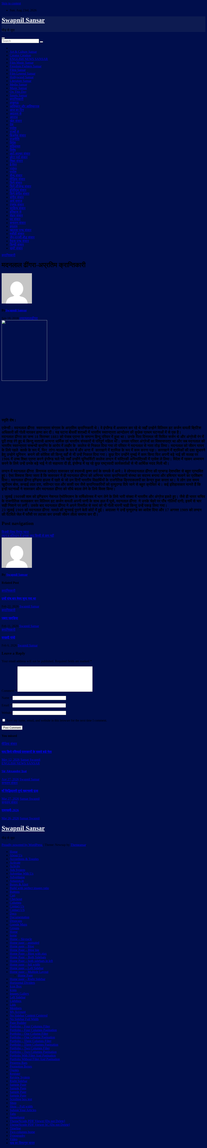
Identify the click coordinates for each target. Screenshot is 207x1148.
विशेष (13, 150)
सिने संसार (16, 182)
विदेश (13, 142)
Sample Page (18, 1084)
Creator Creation (20, 55)
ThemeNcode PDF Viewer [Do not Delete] (37, 1121)
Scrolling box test (21, 1099)
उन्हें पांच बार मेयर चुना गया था (19, 598)
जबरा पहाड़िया (10, 618)
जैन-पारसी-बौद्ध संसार (22, 237)
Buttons (15, 891)
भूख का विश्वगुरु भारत (22, 1143)
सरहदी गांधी (8, 637)
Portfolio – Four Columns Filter (30, 1026)
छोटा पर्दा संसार (18, 157)
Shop (13, 1103)
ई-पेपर (13, 164)
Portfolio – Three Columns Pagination (34, 1044)
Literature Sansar (20, 81)
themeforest (17, 1117)
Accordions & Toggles (24, 859)
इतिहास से (15, 212)
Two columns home (22, 1132)
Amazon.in (17, 880)
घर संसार (15, 219)
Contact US (17, 910)
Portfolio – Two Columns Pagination (33, 1052)
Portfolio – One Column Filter (29, 1033)
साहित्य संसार (17, 208)
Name (7, 697)
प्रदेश (13, 128)
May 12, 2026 (11, 759)
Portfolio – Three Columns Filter (30, 1041)
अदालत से (15, 113)
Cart (12, 895)
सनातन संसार (18, 222)
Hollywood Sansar (22, 77)
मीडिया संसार (17, 179)
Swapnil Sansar (23, 20)
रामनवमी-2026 (10, 810)
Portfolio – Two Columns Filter (30, 1048)
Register (15, 1073)
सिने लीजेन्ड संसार (20, 186)
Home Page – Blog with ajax (28, 953)
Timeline (15, 1128)
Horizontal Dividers (22, 982)
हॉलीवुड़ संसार (18, 190)
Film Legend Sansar (22, 73)
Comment (9, 690)
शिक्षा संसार (16, 161)
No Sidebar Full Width (24, 1019)
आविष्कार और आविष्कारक (24, 106)
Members (16, 1008)
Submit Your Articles (23, 1110)
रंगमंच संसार (17, 204)
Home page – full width (25, 964)
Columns (15, 902)
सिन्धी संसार (17, 244)
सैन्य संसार (16, 175)
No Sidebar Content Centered (29, 1015)
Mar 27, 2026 (10, 798)
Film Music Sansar (22, 62)
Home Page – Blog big (24, 950)
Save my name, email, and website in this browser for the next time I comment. (56, 720)
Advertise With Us (21, 873)
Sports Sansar (18, 95)
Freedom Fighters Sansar (25, 66)
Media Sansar (18, 84)
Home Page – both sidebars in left (31, 961)
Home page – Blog (22, 946)
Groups (14, 928)
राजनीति (14, 139)
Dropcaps (16, 921)
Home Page (25, 975)
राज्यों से (14, 131)
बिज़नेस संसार (18, 135)
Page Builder (18, 1022)
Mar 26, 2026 (10, 818)
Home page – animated (24, 942)
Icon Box (16, 986)
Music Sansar (18, 88)
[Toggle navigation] (3, 38)
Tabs (13, 1113)
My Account (18, 1012)
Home (14, 851)
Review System (20, 1077)
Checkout (16, 899)
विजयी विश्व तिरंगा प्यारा (15, 532)
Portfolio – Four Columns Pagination (33, 1030)
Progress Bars (18, 1062)
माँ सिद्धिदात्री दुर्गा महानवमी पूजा (20, 790)
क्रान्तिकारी (16, 99)
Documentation (19, 917)
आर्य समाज (16, 201)
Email (7, 705)
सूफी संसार (16, 248)
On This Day (18, 91)
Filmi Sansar (18, 70)
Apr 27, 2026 (10, 779)
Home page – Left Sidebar (26, 968)
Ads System (17, 870)
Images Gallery (19, 993)
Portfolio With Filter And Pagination (33, 1055)
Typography (17, 1135)
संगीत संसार (17, 197)
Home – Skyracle (21, 939)
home (13, 935)
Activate (15, 862)
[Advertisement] (103, 399)
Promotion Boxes (21, 1066)
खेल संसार (16, 121)
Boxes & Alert (19, 884)
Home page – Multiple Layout (29, 971)
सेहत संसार (16, 215)
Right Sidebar (18, 1081)
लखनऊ (14, 102)
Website (7, 712)
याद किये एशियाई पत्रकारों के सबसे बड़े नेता (27, 751)
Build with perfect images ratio (29, 888)
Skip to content (11, 3)
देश (11, 124)
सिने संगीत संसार (19, 193)
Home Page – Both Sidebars (28, 957)
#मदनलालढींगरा (28, 318)
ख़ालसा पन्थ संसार (20, 230)
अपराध (14, 117)
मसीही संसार (17, 233)
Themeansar (78, 844)
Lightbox (15, 1001)
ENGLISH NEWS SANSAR (29, 59)
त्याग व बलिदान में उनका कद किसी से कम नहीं (28, 535)
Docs (13, 913)
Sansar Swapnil (30, 759)
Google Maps (18, 924)
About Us (16, 855)
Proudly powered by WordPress (22, 844)
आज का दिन (17, 110)
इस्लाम (13, 226)
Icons (13, 990)
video (13, 168)
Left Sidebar (17, 997)
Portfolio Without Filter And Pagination (35, 1059)
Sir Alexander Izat (14, 771)
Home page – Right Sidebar (27, 979)
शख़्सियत (15, 146)
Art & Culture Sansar (23, 51)
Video (13, 1139)
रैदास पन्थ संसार (19, 241)
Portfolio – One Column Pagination (32, 1037)
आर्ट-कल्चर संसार (20, 153)
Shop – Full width (21, 1106)
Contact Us (17, 906)
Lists (13, 1004)
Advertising (17, 877)
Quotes (14, 1070)
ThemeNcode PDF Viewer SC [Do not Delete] (40, 1124)
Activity (15, 866)
